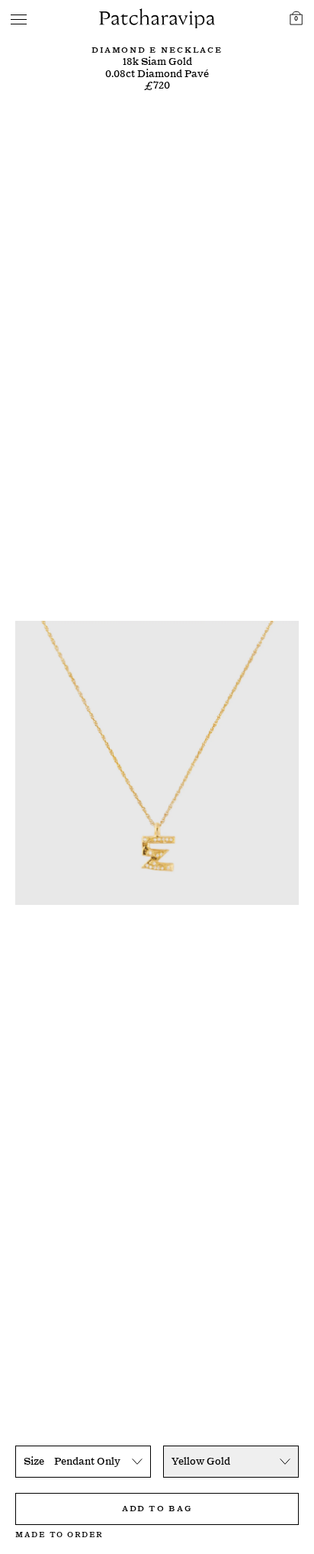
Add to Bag (157, 1507)
